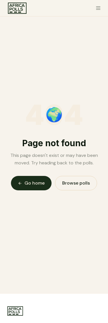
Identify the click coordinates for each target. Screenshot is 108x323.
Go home (34, 183)
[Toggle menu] (98, 8)
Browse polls (76, 183)
